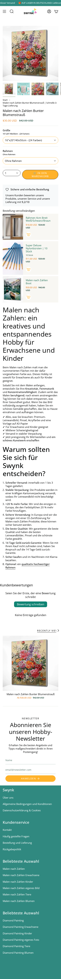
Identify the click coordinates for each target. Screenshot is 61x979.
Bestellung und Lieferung (17, 842)
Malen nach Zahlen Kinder (18, 881)
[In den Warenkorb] (28, 234)
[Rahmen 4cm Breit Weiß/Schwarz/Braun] (13, 227)
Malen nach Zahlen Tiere (17, 894)
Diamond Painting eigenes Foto (21, 939)
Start (5, 100)
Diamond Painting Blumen (18, 952)
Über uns (8, 797)
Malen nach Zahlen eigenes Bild (21, 888)
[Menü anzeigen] (4, 11)
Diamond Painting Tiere (16, 946)
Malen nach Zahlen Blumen (19, 901)
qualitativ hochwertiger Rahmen (27, 565)
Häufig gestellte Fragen (16, 836)
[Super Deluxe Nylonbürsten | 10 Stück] (13, 258)
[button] (11, 11)
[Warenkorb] (56, 11)
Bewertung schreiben (30, 604)
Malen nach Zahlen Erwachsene (21, 875)
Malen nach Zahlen (14, 868)
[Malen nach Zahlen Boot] (13, 289)
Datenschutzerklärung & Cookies (22, 810)
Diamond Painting (13, 920)
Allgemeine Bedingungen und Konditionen (27, 804)
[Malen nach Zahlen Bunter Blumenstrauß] (30, 663)
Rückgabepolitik (12, 849)
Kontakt (7, 829)
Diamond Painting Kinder (17, 933)
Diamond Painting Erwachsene (20, 926)
